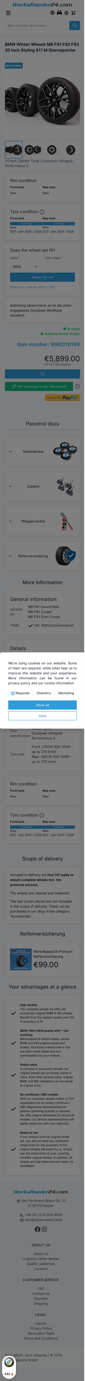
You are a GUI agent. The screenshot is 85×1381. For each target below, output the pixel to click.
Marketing (66, 693)
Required (22, 693)
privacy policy (19, 683)
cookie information (59, 683)
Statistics (44, 693)
